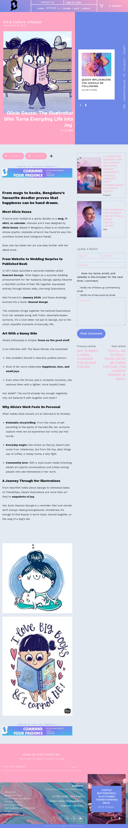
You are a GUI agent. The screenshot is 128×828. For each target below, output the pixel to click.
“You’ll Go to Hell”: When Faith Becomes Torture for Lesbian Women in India (114, 365)
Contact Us (47, 2)
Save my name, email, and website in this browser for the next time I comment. (100, 277)
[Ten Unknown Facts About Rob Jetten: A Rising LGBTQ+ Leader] (89, 219)
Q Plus (69, 130)
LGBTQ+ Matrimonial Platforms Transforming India (107, 796)
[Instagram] (60, 818)
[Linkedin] (67, 818)
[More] (51, 156)
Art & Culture (14, 22)
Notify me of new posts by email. (98, 295)
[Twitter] (73, 818)
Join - (74, 767)
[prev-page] (80, 105)
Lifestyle (34, 22)
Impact (107, 195)
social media (89, 89)
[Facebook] (53, 818)
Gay (105, 229)
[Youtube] (80, 818)
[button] (114, 6)
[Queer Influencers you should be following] (96, 64)
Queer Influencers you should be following (96, 83)
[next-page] (86, 105)
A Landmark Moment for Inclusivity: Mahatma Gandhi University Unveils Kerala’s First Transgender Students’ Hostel (113, 174)
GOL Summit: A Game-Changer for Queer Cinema (88, 359)
